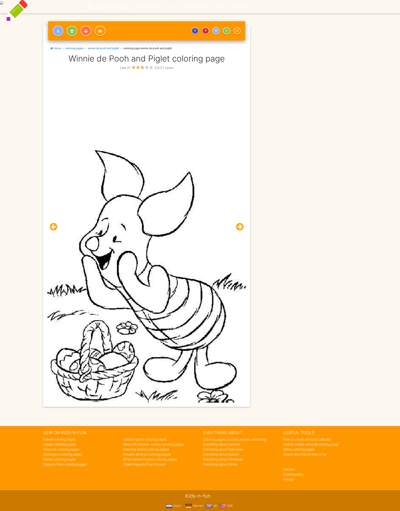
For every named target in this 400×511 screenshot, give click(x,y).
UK (214, 506)
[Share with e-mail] (237, 31)
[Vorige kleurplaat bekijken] (55, 226)
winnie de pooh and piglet (103, 48)
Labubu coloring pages (59, 444)
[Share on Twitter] (216, 31)
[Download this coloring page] (100, 31)
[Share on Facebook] (195, 31)
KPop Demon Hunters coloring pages (150, 459)
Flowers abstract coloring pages (147, 454)
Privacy (288, 479)
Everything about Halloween (223, 449)
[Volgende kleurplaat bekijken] (238, 226)
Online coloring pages (299, 449)
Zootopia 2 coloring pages (62, 454)
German (197, 506)
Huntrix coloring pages (59, 459)
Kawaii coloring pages (59, 439)
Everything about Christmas (223, 459)
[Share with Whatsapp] (226, 31)
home (57, 48)
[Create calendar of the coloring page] (72, 31)
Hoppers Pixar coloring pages (64, 464)
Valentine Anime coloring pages (146, 449)
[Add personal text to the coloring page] (58, 31)
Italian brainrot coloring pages (145, 439)
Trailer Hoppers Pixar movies (144, 464)
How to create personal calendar (307, 439)
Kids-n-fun (109, 6)
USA (229, 506)
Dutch (176, 506)
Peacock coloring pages (61, 449)
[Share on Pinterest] (205, 31)
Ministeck (220, 7)
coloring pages (74, 48)
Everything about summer (221, 444)
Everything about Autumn (221, 454)
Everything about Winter (220, 464)
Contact (289, 469)
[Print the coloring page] (86, 31)
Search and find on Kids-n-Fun (305, 454)
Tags (256, 7)
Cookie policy (293, 474)
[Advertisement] (146, 100)
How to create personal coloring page (311, 444)
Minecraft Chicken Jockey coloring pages (153, 444)
